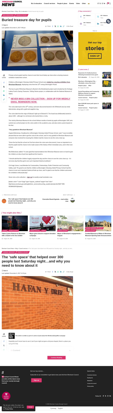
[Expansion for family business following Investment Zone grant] (106, 75)
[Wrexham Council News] (12, 3)
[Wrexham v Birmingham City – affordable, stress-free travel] (106, 83)
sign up (29, 177)
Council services (82, 97)
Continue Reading (56, 357)
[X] (100, 3)
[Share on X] (55, 26)
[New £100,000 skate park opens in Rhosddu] (106, 106)
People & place (22, 15)
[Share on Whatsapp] (58, 26)
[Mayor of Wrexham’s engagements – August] (70, 223)
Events (5, 230)
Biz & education (8, 15)
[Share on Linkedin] (61, 26)
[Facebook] (98, 3)
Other (89, 85)
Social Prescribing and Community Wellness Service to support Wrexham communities (88, 93)
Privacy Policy (9, 409)
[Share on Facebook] (52, 26)
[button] (30, 407)
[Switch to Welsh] (89, 3)
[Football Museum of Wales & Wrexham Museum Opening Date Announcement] (98, 223)
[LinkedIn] (104, 3)
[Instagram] (102, 3)
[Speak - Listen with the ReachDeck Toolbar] (108, 21)
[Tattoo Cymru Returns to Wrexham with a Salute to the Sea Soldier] (15, 223)
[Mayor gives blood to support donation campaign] (43, 223)
